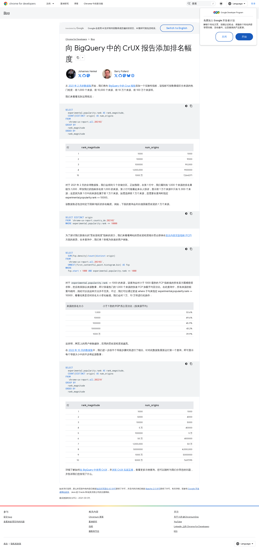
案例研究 (64, 3)
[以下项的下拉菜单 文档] (54, 3)
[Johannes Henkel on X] (80, 76)
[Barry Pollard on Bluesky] (128, 76)
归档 (91, 526)
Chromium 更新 (96, 516)
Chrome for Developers (76, 39)
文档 (48, 3)
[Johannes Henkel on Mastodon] (88, 76)
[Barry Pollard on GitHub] (120, 76)
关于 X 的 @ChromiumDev (186, 516)
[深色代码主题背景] (186, 106)
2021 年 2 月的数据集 (79, 85)
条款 (6, 543)
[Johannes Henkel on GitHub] (84, 76)
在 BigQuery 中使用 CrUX (93, 469)
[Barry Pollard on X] (116, 76)
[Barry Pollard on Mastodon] (124, 76)
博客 (76, 3)
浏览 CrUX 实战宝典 (122, 469)
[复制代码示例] (191, 106)
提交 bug (8, 516)
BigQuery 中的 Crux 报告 (122, 85)
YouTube (178, 521)
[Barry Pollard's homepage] (132, 76)
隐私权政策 (16, 543)
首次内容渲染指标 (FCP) (179, 235)
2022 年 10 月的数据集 (80, 350)
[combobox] (201, 3)
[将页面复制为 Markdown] (78, 57)
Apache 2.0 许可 (153, 488)
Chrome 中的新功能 (93, 3)
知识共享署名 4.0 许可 (106, 488)
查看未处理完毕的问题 (14, 521)
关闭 (224, 36)
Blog (7, 13)
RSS (175, 531)
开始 (244, 36)
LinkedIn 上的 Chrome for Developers (191, 526)
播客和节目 (94, 531)
